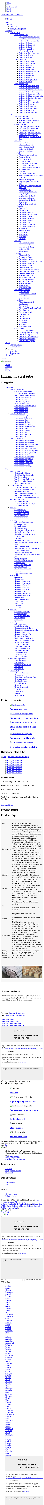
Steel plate (18, 153)
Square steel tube (25, 288)
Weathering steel (25, 326)
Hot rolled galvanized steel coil (30, 133)
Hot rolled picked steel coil (28, 135)
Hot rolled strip (24, 249)
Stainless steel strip (25, 43)
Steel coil (17, 141)
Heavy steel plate (25, 190)
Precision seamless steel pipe (29, 120)
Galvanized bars (24, 222)
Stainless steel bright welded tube (31, 90)
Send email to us (7, 805)
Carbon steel (23, 306)
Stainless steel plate (21, 35)
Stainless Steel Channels (27, 63)
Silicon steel (23, 251)
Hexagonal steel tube (26, 267)
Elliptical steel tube (25, 257)
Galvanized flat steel (26, 216)
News (7, 343)
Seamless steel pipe (26, 118)
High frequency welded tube (29, 269)
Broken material (20, 661)
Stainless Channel (33, 1206)
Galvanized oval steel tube (28, 259)
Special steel (18, 300)
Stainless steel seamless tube (29, 88)
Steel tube (17, 253)
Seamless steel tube (21, 116)
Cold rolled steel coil (26, 147)
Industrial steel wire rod (27, 294)
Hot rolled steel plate (26, 180)
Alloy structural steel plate (28, 155)
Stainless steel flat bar (26, 67)
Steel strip (17, 241)
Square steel (23, 235)
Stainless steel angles (26, 61)
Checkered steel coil (26, 145)
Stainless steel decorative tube (29, 94)
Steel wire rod (24, 292)
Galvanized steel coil (26, 131)
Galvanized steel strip (26, 247)
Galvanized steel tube (26, 263)
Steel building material (22, 290)
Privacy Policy (20, 1202)
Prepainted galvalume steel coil (30, 126)
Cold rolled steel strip (26, 243)
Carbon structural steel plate (29, 163)
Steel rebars (23, 296)
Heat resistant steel (25, 318)
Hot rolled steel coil (26, 149)
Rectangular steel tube (27, 277)
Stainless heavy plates (26, 49)
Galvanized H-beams (26, 218)
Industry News (15, 347)
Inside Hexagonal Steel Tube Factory (14, 1025)
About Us (8, 24)
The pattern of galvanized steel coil (26, 497)
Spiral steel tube (24, 286)
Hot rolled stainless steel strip (29, 41)
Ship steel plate (24, 194)
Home (7, 22)
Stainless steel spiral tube (28, 106)
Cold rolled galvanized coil (28, 129)
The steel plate (15, 353)
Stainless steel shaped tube (28, 104)
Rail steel (22, 239)
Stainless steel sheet (26, 55)
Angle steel (23, 208)
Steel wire (13, 351)
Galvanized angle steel (27, 212)
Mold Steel (23, 320)
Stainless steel (15, 33)
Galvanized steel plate (27, 173)
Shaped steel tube (25, 284)
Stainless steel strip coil (27, 45)
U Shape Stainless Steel (9, 1204)
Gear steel (22, 316)
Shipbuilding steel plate (27, 196)
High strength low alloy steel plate (26, 548)
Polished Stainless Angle (9, 1208)
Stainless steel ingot (26, 73)
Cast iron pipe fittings (26, 330)
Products (8, 31)
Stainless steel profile (21, 59)
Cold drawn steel (25, 310)
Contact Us (9, 355)
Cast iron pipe (19, 328)
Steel (11, 114)
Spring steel (23, 322)
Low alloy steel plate (21, 550)
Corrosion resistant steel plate (29, 167)
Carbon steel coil (25, 143)
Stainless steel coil (25, 47)
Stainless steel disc (25, 65)
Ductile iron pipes (25, 335)
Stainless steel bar (25, 78)
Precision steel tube (26, 275)
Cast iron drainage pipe (27, 341)
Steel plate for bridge (26, 198)
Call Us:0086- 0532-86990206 (12, 15)
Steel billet (22, 237)
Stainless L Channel (19, 1206)
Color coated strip (25, 245)
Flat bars (22, 171)
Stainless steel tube (21, 84)
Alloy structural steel (26, 302)
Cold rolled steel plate (26, 165)
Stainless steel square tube (28, 108)
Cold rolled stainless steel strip (29, 37)
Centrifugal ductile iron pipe (29, 333)
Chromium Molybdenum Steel (30, 308)
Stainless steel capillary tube (29, 92)
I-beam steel (23, 233)
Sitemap (11, 1202)
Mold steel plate (24, 169)
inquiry (7, 1145)
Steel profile (18, 206)
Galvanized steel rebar (27, 226)
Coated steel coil (20, 124)
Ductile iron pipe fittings (27, 339)
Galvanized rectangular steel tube (31, 261)
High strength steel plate (23, 552)
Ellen (7, 1214)
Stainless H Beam (25, 1204)
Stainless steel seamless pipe (29, 86)
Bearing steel (23, 304)
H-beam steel (23, 228)
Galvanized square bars (27, 224)
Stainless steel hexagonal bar (29, 71)
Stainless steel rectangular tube (30, 98)
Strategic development (18, 29)
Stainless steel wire (25, 82)
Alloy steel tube (24, 255)
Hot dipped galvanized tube (29, 271)
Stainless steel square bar (28, 80)
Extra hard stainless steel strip (29, 39)
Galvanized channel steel (28, 214)
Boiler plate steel (25, 159)
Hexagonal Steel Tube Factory (12, 1021)
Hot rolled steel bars (21, 599)
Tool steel (22, 324)
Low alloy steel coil (26, 151)
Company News (16, 345)
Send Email (5, 1212)
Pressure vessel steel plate (28, 192)
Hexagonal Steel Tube (9, 1019)
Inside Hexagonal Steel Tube (11, 1023)
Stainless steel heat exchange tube (31, 96)
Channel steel (24, 210)
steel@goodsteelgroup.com (15, 1159)
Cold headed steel (25, 312)
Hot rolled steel (24, 231)
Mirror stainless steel (26, 51)
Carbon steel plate (25, 161)
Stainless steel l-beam (26, 75)
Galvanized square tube (27, 265)
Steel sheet (23, 202)
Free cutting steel (25, 314)
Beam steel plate (25, 157)
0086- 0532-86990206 (13, 1157)
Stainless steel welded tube (28, 112)
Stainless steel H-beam (27, 69)
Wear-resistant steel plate (27, 204)
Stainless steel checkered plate (29, 53)
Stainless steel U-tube (26, 110)
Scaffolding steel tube (26, 279)
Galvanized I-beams (26, 220)
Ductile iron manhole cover (28, 337)
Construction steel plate (27, 200)
